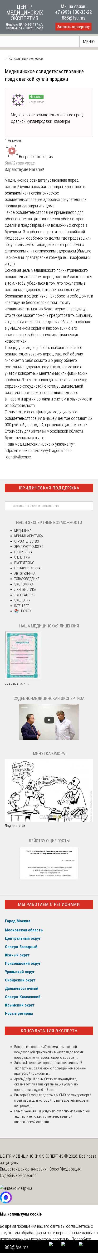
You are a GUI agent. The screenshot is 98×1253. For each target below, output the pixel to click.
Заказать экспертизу (73, 27)
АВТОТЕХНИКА (24, 573)
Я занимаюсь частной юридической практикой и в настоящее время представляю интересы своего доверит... (48, 1052)
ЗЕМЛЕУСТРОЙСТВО (29, 546)
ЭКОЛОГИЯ (22, 600)
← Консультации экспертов (24, 58)
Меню (89, 41)
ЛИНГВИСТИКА (25, 589)
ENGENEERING (24, 563)
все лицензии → (17, 683)
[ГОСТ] (49, 879)
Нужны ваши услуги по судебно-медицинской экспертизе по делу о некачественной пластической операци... (52, 1116)
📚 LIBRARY (22, 611)
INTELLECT (21, 606)
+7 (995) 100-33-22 (73, 12)
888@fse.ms (73, 18)
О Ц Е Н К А (22, 557)
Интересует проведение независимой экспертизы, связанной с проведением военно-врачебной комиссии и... (50, 1068)
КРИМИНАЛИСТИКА (28, 536)
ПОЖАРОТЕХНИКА (27, 568)
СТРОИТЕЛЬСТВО (26, 541)
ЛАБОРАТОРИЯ (24, 595)
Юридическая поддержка (49, 488)
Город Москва (17, 921)
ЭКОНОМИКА (23, 584)
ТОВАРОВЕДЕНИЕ (26, 579)
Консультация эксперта (49, 1030)
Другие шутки (15, 826)
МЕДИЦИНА (22, 531)
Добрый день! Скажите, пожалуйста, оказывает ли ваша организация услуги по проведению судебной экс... (46, 1084)
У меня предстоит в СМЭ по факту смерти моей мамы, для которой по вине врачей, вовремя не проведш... (52, 1100)
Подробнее (81, 1239)
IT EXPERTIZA (23, 552)
